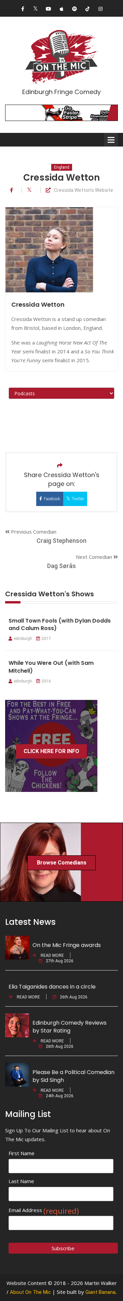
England (61, 167)
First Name (22, 1153)
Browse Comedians (61, 862)
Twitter (78, 498)
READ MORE (52, 955)
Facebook (52, 498)
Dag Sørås (61, 565)
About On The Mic (30, 1292)
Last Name (21, 1181)
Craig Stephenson (61, 540)
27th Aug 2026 (59, 961)
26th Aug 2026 (73, 997)
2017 (46, 638)
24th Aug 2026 (59, 1095)
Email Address (44, 1210)
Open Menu (111, 140)
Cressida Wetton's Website (83, 190)
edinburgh (23, 638)
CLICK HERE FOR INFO (51, 751)
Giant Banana (100, 1292)
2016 (46, 681)
